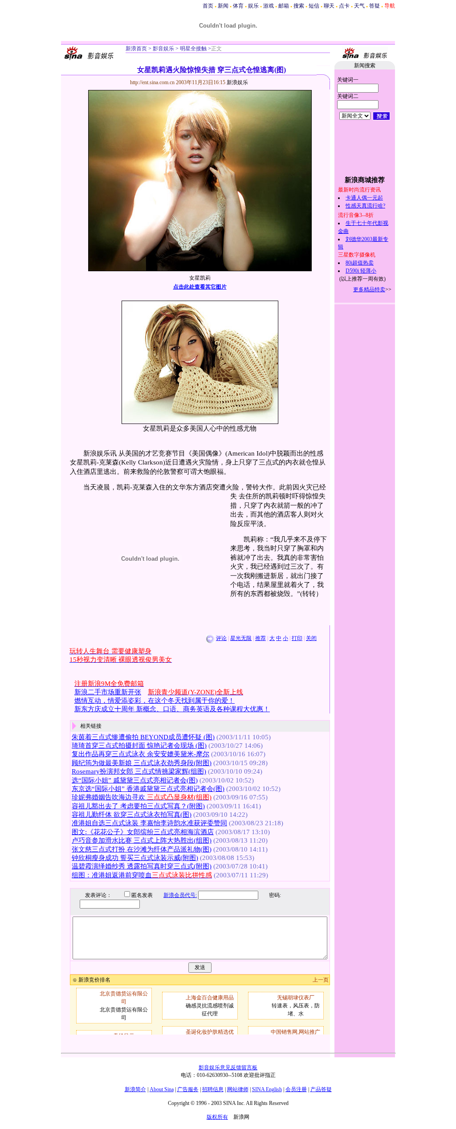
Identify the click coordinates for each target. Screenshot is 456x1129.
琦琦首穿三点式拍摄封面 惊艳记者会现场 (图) (139, 745)
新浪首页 (136, 48)
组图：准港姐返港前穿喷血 (142, 875)
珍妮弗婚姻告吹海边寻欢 (142, 797)
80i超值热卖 (360, 263)
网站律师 (237, 1089)
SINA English (267, 1089)
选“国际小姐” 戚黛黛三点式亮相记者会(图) (135, 780)
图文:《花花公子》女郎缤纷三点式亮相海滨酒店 (143, 832)
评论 (221, 638)
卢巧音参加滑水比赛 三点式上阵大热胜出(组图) (142, 840)
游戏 (268, 6)
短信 (314, 6)
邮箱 (283, 6)
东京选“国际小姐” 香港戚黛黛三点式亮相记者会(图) (148, 788)
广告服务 (188, 1089)
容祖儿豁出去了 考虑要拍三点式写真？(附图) (138, 806)
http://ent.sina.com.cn (153, 82)
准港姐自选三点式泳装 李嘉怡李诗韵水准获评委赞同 (149, 823)
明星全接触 (193, 48)
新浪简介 (135, 1089)
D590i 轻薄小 (361, 271)
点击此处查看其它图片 (200, 287)
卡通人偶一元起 (364, 198)
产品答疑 (321, 1089)
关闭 (311, 638)
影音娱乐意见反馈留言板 (228, 1067)
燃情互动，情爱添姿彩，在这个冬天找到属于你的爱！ (154, 700)
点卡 (344, 6)
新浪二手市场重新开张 (107, 692)
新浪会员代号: (180, 895)
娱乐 (253, 6)
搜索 (298, 6)
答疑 (374, 6)
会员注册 (296, 1089)
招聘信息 (213, 1089)
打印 (297, 638)
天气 (359, 6)
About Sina (162, 1089)
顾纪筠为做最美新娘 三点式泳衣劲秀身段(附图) (142, 762)
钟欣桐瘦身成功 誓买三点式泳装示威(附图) (135, 857)
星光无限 (241, 638)
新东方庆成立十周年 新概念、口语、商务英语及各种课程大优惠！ (172, 709)
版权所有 (217, 1117)
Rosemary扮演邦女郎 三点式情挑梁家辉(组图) (139, 771)
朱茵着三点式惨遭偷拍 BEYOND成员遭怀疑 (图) (143, 737)
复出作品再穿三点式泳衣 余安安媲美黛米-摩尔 (140, 754)
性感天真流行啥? (365, 206)
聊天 (329, 6)
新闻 (223, 6)
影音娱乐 (163, 48)
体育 (238, 6)
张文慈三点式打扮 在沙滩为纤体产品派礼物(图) (142, 849)
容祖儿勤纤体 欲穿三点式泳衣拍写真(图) (131, 814)
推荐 (260, 638)
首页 (208, 6)
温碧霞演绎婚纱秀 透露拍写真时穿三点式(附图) (142, 866)
